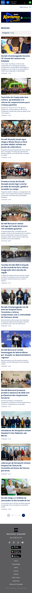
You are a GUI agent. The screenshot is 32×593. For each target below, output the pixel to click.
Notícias (16, 574)
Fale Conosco (16, 577)
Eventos (16, 571)
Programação (16, 564)
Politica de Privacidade (16, 584)
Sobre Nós (16, 581)
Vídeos (16, 567)
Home (16, 561)
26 (19, 515)
